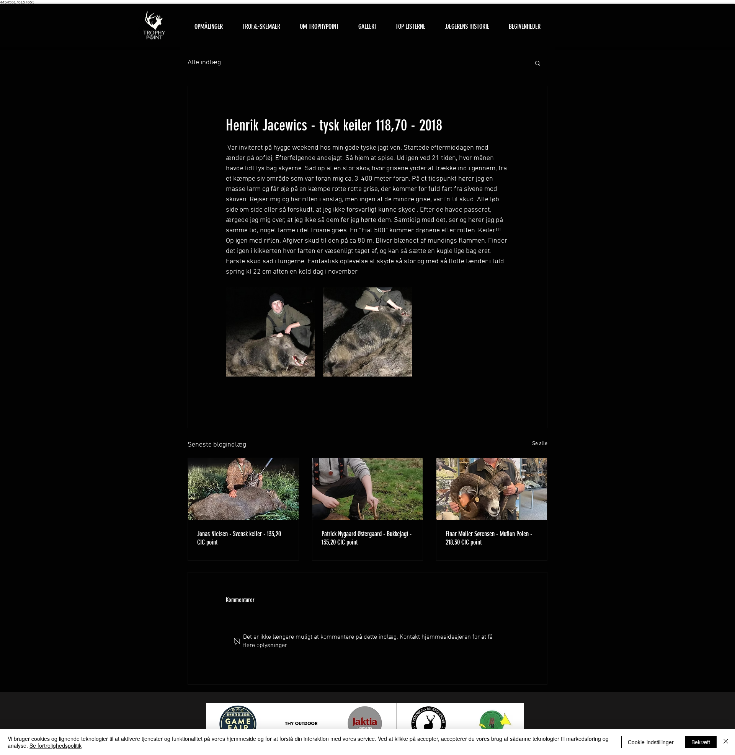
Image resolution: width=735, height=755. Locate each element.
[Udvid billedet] (270, 332)
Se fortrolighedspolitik (55, 745)
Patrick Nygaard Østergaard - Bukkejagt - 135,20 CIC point (367, 538)
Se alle (539, 443)
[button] (261, 26)
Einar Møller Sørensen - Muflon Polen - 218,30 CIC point (489, 538)
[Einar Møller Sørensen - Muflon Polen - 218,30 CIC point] (491, 489)
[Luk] (725, 742)
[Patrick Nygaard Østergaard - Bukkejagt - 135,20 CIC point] (367, 489)
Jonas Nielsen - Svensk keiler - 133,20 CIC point (239, 538)
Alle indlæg (204, 63)
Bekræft (700, 742)
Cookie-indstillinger (651, 742)
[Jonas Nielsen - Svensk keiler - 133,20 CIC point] (243, 489)
